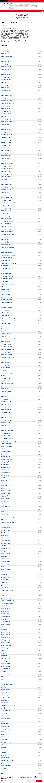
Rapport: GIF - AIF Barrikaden (6, 493)
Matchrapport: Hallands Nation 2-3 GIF (7, 152)
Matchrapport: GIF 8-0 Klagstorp (6, 100)
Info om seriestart (4, 368)
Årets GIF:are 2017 (4, 501)
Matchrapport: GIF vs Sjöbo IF (6, 362)
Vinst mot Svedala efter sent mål (6, 325)
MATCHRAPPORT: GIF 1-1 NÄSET (6, 262)
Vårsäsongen (3, 545)
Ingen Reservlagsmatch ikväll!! (6, 729)
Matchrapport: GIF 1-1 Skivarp (6, 64)
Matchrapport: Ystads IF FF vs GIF (6, 360)
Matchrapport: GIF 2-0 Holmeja (6, 106)
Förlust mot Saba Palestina (5, 294)
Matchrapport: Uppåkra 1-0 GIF (6, 189)
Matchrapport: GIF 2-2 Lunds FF (6, 169)
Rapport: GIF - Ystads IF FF (5, 632)
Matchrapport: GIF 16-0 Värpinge (6, 236)
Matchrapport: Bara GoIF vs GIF (6, 359)
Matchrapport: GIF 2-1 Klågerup (6, 126)
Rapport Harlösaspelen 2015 (6, 765)
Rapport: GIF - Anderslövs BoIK (6, 561)
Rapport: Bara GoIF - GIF (5, 556)
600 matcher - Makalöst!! (5, 464)
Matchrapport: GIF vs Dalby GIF (6, 378)
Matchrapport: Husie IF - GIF (5, 396)
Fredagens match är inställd (5, 580)
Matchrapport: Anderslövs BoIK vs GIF (7, 349)
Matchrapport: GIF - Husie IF (5, 414)
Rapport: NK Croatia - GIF (5, 687)
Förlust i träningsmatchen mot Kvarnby (7, 297)
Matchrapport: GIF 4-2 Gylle (5, 116)
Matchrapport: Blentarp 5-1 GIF (6, 113)
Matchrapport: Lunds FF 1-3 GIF (6, 228)
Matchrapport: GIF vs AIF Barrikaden (7, 383)
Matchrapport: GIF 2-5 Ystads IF (6, 242)
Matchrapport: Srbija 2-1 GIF (5, 147)
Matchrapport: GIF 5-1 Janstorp (6, 250)
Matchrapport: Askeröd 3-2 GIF (6, 195)
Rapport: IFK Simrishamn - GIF (6, 462)
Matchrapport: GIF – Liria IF (5, 394)
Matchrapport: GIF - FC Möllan (6, 417)
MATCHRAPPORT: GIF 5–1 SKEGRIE (7, 273)
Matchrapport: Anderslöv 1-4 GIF (6, 190)
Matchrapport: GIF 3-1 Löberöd (6, 132)
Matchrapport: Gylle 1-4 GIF (5, 72)
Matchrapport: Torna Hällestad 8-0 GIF (7, 173)
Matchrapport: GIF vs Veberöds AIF (7, 385)
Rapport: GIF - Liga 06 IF (5, 498)
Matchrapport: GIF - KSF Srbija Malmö (7, 430)
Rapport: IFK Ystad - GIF (5, 755)
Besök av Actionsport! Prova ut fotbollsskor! (8, 760)
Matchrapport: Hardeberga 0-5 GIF (6, 168)
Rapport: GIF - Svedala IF (5, 606)
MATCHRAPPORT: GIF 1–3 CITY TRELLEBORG (8, 283)
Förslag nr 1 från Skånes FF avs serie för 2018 (8, 522)
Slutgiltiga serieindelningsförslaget (7, 252)
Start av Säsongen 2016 (5, 673)
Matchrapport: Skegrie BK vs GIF (6, 354)
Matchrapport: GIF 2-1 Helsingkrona (7, 148)
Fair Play (2, 524)
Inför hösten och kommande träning (7, 603)
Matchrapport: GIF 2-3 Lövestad (6, 194)
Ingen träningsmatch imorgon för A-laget (8, 705)
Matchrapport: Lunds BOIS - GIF (6, 423)
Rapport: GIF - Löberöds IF (5, 689)
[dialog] (22, 778)
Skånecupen (3, 773)
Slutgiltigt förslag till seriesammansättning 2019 (9, 441)
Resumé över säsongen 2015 (6, 681)
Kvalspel (2, 449)
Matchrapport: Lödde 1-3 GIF (6, 161)
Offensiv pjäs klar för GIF (5, 182)
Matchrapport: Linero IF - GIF (5, 415)
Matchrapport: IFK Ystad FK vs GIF (6, 346)
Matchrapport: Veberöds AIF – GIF (6, 436)
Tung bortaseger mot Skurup (6, 333)
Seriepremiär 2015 (4, 771)
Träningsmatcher (4, 509)
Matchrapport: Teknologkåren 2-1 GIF (7, 237)
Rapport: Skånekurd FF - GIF (5, 726)
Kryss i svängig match (4, 286)
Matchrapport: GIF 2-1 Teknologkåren (7, 163)
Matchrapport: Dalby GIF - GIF (6, 409)
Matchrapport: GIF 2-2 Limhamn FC (7, 239)
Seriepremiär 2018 (4, 519)
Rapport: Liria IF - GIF (4, 695)
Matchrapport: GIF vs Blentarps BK (6, 365)
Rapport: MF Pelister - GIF (5, 611)
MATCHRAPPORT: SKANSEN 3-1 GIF (7, 284)
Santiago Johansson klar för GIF (6, 56)
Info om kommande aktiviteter (6, 668)
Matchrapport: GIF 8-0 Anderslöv (6, 59)
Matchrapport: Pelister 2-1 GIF (6, 244)
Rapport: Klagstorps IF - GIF (5, 535)
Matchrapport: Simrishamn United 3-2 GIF (8, 203)
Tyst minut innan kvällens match (6, 331)
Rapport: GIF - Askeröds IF (5, 525)
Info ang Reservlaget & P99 (5, 697)
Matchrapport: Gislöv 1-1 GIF (6, 105)
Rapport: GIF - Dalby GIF (5, 495)
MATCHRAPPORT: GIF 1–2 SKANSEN (7, 265)
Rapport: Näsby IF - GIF (5, 454)
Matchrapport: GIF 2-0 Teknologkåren (7, 84)
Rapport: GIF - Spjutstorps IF (5, 656)
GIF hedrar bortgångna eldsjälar (6, 176)
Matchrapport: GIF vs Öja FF (5, 352)
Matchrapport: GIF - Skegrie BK (6, 428)
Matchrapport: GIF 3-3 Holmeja (6, 67)
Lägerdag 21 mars (4, 744)
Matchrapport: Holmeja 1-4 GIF (6, 229)
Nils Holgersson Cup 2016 (5, 674)
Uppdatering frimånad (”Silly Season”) (7, 517)
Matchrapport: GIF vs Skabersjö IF (6, 344)
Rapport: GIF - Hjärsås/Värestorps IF (7, 459)
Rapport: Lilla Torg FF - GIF (5, 503)
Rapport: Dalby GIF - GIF (5, 538)
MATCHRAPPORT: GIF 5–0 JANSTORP (7, 257)
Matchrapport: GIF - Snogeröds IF (6, 425)
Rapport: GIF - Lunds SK (5, 488)
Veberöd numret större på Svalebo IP (7, 307)
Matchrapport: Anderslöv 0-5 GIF (6, 77)
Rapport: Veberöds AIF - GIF (5, 490)
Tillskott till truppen (4, 618)
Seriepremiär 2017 (4, 592)
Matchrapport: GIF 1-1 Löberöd (6, 90)
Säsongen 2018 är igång (5, 511)
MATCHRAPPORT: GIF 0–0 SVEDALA (7, 279)
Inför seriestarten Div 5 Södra (6, 564)
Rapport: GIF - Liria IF (4, 723)
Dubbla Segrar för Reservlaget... (6, 728)
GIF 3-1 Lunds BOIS (4, 334)
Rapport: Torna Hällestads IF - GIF (6, 551)
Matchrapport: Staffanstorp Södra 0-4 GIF (8, 121)
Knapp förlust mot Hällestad (5, 323)
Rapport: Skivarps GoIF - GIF (5, 546)
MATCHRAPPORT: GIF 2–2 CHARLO (7, 268)
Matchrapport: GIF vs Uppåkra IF (6, 373)
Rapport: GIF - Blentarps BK (5, 647)
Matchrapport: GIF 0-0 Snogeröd (6, 85)
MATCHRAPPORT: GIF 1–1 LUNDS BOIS (7, 271)
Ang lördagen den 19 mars (5, 660)
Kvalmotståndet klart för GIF (5, 205)
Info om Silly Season (4, 770)
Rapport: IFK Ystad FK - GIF (5, 634)
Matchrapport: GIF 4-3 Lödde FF (6, 181)
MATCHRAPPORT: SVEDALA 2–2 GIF (7, 260)
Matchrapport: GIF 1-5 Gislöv (6, 74)
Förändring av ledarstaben (5, 707)
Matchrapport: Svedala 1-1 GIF (6, 114)
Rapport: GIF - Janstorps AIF (5, 472)
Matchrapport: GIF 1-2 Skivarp (6, 87)
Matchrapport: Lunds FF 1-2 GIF (6, 155)
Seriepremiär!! (3, 737)
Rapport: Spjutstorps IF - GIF (5, 569)
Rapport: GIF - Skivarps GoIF (5, 563)
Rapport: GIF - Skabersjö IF (5, 550)
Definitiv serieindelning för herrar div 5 (7, 313)
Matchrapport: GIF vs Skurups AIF (6, 351)
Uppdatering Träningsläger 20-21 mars (7, 749)
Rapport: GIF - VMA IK (4, 480)
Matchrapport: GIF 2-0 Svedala (6, 79)
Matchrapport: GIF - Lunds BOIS (6, 406)
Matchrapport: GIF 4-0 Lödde (6, 82)
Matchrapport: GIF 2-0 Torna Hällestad (7, 156)
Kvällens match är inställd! (5, 652)
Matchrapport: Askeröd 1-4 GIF (6, 140)
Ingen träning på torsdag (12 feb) (6, 758)
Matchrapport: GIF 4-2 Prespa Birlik (7, 93)
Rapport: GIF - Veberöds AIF (9, 22)
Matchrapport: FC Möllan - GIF (6, 399)
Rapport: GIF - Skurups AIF (5, 540)
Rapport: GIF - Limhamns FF (5, 506)
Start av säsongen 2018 (5, 512)
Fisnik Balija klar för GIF (5, 305)
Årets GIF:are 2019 (4, 375)
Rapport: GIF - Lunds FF (5, 694)
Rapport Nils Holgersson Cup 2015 (7, 762)
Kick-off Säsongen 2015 (5, 763)
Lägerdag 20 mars (4, 745)
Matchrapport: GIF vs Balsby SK (6, 341)
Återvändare (3, 721)
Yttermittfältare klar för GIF (5, 137)
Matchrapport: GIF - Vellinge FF (6, 427)
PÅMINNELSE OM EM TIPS (5, 627)
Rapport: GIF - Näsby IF (5, 475)
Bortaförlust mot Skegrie (5, 328)
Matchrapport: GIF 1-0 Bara (5, 207)
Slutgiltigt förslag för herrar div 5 (6, 315)
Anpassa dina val (4, 780)
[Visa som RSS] (31, 22)
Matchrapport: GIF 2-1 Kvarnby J (6, 192)
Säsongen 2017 (3, 516)
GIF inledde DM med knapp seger (6, 302)
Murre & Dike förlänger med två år (6, 142)
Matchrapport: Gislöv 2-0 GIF (6, 53)
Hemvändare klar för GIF (5, 213)
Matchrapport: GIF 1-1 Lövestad (6, 139)
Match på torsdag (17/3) (5, 655)
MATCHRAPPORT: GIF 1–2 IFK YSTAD (7, 278)
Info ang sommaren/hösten (5, 621)
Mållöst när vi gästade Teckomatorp (7, 299)
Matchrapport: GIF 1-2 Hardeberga (6, 108)
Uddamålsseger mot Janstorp (6, 330)
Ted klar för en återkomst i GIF (6, 92)
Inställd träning (3, 671)
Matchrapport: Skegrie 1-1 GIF (6, 101)
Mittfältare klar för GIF (4, 179)
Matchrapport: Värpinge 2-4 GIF (6, 150)
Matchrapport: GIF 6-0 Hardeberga (6, 80)
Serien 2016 (3, 679)
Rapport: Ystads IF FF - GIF (5, 467)
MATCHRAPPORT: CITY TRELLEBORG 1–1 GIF (8, 263)
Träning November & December (6, 443)
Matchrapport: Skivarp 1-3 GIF (6, 127)
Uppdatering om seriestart (5, 367)
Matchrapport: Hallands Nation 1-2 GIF (7, 218)
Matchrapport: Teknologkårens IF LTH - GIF (8, 393)
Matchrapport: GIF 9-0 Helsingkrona (7, 216)
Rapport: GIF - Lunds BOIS (5, 734)
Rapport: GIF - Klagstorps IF (5, 639)
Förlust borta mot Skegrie (5, 291)
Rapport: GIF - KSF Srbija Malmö (6, 446)
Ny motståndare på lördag (5, 658)
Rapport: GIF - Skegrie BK (5, 584)
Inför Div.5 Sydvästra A (5, 739)
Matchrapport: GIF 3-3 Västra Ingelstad (7, 247)
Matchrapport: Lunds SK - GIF (6, 420)
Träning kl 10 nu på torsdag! (5, 724)
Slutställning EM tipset (4, 619)
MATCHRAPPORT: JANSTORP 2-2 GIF (7, 276)
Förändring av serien (4, 514)
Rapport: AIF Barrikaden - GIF (6, 742)
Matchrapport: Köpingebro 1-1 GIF (6, 135)
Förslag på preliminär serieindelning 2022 (8, 320)
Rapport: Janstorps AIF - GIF (5, 451)
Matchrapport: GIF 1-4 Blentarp (6, 129)
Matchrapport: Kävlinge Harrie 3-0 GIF (7, 158)
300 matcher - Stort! (4, 477)
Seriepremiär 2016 (4, 676)
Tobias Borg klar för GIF (5, 312)
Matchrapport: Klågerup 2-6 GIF (6, 208)
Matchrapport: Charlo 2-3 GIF (6, 63)
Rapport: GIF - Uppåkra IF (5, 648)
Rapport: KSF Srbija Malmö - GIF (6, 448)
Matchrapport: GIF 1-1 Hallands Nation (7, 234)
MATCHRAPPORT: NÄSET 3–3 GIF (6, 281)
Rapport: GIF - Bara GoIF (5, 537)
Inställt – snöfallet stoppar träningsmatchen (8, 318)
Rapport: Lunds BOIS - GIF (5, 702)
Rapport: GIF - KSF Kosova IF (6, 750)
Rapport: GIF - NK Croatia (5, 715)
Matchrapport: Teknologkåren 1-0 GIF (7, 184)
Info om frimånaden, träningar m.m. (7, 438)
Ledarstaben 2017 (4, 595)
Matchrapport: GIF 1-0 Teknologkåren (7, 221)
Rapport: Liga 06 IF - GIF (5, 626)
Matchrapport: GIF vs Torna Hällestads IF (7, 357)
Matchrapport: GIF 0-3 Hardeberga (6, 153)
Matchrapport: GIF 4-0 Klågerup (6, 226)
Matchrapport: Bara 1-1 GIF (5, 224)
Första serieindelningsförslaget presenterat (8, 255)
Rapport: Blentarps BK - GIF (5, 747)
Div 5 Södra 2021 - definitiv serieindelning (8, 338)
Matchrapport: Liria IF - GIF (5, 412)
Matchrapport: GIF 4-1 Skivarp (6, 111)
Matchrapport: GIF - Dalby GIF (6, 391)
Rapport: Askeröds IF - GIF (5, 548)
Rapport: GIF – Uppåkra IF (5, 703)
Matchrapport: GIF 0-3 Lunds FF (6, 210)
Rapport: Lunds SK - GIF (5, 469)
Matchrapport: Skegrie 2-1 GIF (6, 241)
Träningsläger (3, 752)
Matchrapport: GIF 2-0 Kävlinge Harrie (7, 174)
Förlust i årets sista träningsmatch (6, 317)
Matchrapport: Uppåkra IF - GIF (6, 388)
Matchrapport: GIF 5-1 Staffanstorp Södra (8, 103)
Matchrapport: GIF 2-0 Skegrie (6, 119)
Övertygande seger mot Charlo (6, 326)
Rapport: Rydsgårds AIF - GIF (6, 474)
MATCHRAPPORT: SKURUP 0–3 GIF (7, 270)
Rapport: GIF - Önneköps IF (5, 461)
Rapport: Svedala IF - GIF (5, 629)
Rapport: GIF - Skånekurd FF (5, 566)
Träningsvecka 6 (4, 582)
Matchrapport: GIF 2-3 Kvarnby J (6, 200)
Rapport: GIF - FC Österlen (5, 642)
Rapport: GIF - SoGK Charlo (5, 624)
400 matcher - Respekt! (5, 491)
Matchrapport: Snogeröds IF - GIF (6, 407)
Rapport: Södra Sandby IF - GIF (6, 504)
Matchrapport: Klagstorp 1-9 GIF (6, 69)
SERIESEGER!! (3, 532)
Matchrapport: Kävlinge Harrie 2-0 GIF (7, 215)
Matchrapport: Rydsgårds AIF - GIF (7, 433)
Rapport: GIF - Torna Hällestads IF (6, 529)
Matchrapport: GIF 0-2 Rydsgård (6, 245)
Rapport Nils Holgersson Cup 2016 (7, 669)
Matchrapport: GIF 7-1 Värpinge (6, 166)
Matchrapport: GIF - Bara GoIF (6, 422)
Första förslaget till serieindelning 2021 (7, 339)
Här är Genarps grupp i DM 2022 (6, 310)
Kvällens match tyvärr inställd (6, 223)
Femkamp (2, 650)
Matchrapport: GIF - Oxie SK (5, 435)
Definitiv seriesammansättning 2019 (7, 440)
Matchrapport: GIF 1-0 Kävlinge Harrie (7, 231)
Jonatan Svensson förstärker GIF (6, 58)
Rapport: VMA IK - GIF (4, 457)
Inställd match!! (3, 370)
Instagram (2, 381)
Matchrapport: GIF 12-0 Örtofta (6, 160)
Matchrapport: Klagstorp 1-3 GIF (6, 118)
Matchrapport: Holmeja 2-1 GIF (6, 124)
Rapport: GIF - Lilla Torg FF (5, 661)
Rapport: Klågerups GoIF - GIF (6, 577)
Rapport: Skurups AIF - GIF (5, 559)
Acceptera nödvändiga (30, 780)
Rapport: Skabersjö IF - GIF (5, 527)
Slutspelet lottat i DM (4, 296)
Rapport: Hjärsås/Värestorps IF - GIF (7, 482)
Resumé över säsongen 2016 (6, 598)
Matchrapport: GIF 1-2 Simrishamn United (8, 202)
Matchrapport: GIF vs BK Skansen (6, 347)
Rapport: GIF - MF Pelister (5, 635)
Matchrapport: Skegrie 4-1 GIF (6, 66)
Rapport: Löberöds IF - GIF (5, 716)
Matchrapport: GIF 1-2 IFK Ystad (6, 134)
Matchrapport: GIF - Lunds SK (6, 402)
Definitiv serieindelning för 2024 (6, 197)
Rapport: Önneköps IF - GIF (5, 483)
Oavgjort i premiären (4, 292)
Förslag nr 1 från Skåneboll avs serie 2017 (8, 600)
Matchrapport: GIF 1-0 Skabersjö (6, 71)
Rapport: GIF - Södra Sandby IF (6, 456)
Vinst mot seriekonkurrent (5, 304)
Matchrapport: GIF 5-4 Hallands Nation (7, 171)
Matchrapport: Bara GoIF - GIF (6, 404)
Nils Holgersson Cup (4, 768)
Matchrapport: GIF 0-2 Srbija (5, 145)
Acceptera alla (39, 780)
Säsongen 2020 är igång (5, 386)
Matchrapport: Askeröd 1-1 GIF (6, 249)
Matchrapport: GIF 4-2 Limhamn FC (7, 187)
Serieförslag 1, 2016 (4, 682)
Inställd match (3, 496)
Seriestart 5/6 (3, 336)
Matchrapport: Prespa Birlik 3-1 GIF (7, 95)
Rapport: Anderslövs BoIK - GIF (6, 543)
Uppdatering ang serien (5, 579)
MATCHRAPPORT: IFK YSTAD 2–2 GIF (7, 258)
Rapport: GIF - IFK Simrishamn (6, 485)
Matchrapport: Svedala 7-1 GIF (6, 61)
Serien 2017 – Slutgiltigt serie (6, 593)
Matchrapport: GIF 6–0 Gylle (5, 51)
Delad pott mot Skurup (5, 289)
